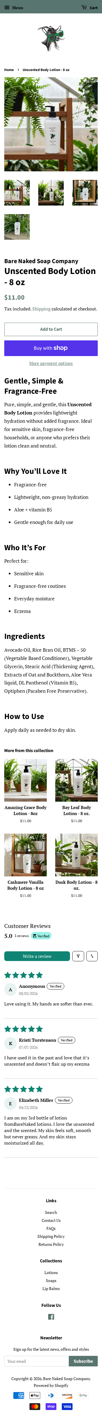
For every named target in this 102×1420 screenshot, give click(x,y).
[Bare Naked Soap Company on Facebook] (51, 1318)
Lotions (51, 1272)
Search (51, 1212)
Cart (93, 8)
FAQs (51, 1228)
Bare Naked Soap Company (66, 1378)
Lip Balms (51, 1288)
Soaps (51, 1280)
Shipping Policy (51, 1236)
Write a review (37, 956)
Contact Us (51, 1220)
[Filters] (78, 956)
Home (9, 69)
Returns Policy (51, 1244)
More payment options (51, 363)
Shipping (41, 309)
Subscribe (83, 1361)
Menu (17, 7)
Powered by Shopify (51, 1385)
